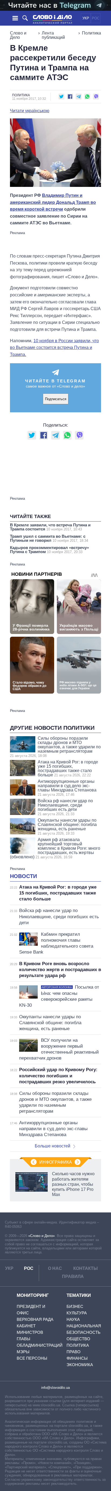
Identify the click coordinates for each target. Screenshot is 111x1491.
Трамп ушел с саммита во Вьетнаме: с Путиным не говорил (49, 538)
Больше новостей (52, 1146)
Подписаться (55, 399)
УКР (85, 18)
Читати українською (29, 111)
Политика (91, 33)
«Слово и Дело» (41, 1236)
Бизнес (75, 1306)
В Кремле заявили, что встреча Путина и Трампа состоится (50, 527)
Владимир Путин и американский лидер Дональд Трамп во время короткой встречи (53, 202)
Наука (73, 1319)
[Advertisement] (55, 241)
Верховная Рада (35, 1319)
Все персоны (32, 1358)
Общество (78, 1338)
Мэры (23, 1351)
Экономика (80, 1364)
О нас (55, 1268)
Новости (23, 876)
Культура (77, 1313)
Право (74, 1351)
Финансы (77, 1358)
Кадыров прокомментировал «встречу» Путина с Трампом (49, 549)
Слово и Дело (18, 35)
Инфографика (55, 1162)
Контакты (85, 1268)
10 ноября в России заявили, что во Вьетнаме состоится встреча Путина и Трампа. (54, 347)
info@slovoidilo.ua (55, 1388)
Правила (73, 1276)
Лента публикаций (53, 35)
